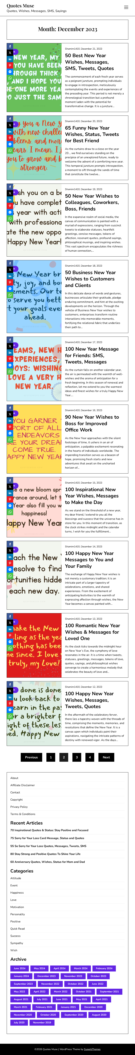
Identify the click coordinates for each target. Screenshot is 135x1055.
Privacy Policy (19, 807)
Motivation (17, 907)
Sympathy (16, 943)
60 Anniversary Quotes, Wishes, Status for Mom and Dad (47, 862)
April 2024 (59, 968)
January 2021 (68, 1007)
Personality (17, 914)
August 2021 (21, 999)
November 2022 (50, 984)
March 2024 (80, 968)
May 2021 (81, 999)
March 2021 (20, 1007)
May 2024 (39, 968)
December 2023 (46, 976)
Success (15, 936)
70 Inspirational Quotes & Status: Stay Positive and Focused (49, 830)
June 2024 (19, 968)
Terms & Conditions (22, 814)
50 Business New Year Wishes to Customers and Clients (90, 279)
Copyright (16, 800)
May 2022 (19, 991)
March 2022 (60, 991)
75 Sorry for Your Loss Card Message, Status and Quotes (47, 838)
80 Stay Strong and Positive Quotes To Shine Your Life (45, 854)
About (14, 778)
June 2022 (97, 984)
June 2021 (62, 999)
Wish (13, 950)
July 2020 (19, 1022)
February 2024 (104, 968)
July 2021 (42, 999)
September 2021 (109, 991)
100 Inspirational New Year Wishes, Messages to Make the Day (92, 496)
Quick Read (17, 929)
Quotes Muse (20, 6)
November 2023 (73, 976)
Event (14, 885)
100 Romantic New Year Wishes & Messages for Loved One (92, 632)
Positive (15, 921)
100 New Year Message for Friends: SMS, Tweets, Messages (92, 355)
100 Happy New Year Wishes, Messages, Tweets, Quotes (89, 700)
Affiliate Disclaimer (22, 785)
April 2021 (102, 999)
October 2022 (75, 984)
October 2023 (98, 976)
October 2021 (83, 991)
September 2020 (74, 1014)
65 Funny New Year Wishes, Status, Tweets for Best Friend (92, 134)
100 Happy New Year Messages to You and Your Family (89, 560)
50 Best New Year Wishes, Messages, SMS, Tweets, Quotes (89, 62)
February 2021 (44, 1007)
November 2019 (42, 1022)
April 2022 (39, 991)
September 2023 (23, 984)
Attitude (15, 878)
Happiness (17, 893)
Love (13, 900)
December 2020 (93, 1007)
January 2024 (21, 976)
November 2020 (23, 1014)
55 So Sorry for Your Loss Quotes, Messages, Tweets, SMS (48, 846)
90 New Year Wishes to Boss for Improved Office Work (92, 423)
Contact (15, 792)
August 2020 (99, 1014)
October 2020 (48, 1014)
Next (106, 757)
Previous (31, 757)
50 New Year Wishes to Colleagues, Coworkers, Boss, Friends (92, 202)
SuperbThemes (92, 1049)
